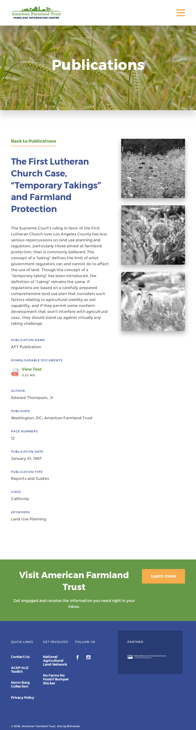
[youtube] (88, 658)
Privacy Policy (22, 697)
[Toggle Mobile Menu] (181, 13)
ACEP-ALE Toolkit (19, 670)
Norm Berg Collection (20, 684)
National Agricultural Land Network (55, 661)
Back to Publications (33, 141)
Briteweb (73, 726)
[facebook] (78, 658)
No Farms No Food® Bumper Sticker (56, 679)
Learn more (163, 576)
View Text (32, 372)
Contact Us (20, 657)
